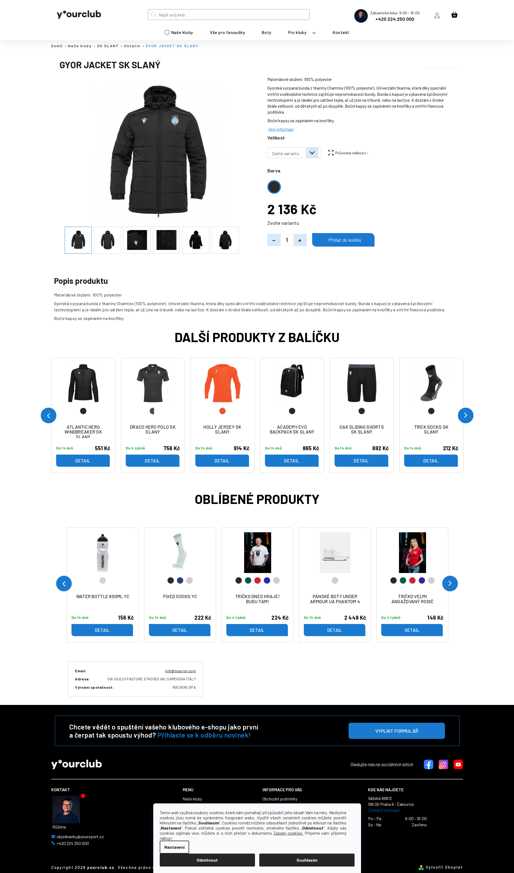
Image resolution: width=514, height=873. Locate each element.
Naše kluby (192, 798)
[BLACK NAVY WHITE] (180, 561)
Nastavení (174, 847)
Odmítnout (207, 859)
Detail (102, 630)
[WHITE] (335, 561)
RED (257, 580)
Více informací (281, 129)
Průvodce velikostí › (351, 153)
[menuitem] (179, 32)
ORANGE (222, 411)
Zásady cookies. (288, 833)
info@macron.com (180, 671)
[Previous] (64, 583)
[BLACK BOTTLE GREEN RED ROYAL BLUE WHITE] (258, 561)
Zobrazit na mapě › (385, 810)
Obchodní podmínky (280, 798)
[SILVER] (103, 561)
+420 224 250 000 (394, 19)
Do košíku (343, 240)
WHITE (189, 580)
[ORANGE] (223, 392)
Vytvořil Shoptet (444, 867)
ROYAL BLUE (267, 580)
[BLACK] (83, 392)
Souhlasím (307, 859)
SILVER (103, 580)
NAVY (180, 580)
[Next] (450, 583)
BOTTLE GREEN (248, 580)
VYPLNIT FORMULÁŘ (396, 731)
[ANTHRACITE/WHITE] (153, 392)
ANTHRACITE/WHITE (153, 411)
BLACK (171, 580)
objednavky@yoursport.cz (80, 836)
